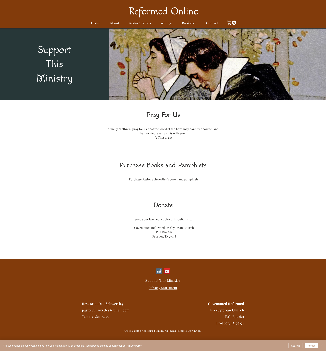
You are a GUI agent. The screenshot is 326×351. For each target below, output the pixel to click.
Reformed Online (163, 11)
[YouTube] (167, 271)
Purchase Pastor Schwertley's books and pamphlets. (164, 179)
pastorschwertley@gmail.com (105, 310)
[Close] (322, 345)
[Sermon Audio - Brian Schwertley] (159, 271)
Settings (295, 345)
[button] (112, 23)
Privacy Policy (134, 345)
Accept (311, 345)
